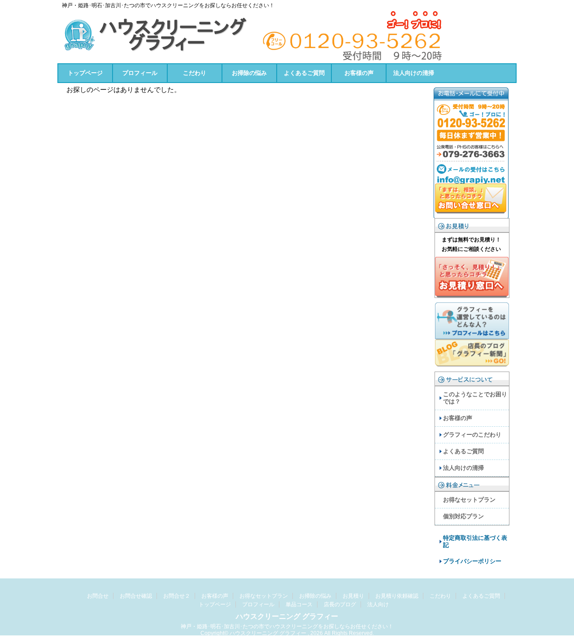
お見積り (353, 596)
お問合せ (98, 596)
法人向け (378, 604)
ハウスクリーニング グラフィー (287, 616)
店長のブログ (340, 604)
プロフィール (139, 73)
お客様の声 (359, 73)
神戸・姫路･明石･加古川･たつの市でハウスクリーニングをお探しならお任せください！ (287, 626)
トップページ (85, 73)
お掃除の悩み (249, 73)
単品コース (299, 604)
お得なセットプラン (469, 499)
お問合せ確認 (136, 596)
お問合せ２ (176, 596)
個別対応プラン (463, 516)
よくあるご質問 (304, 73)
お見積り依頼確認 (396, 596)
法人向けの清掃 (413, 73)
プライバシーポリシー (472, 561)
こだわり (194, 73)
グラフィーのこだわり (472, 434)
